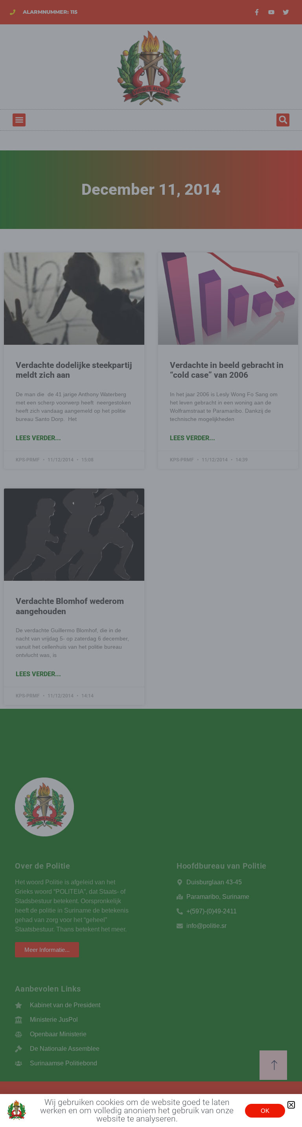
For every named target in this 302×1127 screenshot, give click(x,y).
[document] (151, 563)
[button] (291, 1105)
